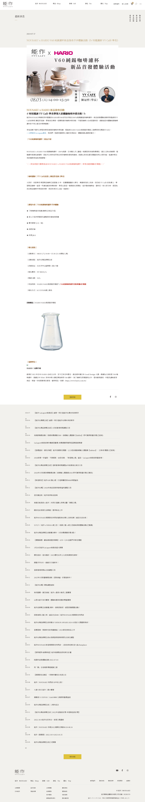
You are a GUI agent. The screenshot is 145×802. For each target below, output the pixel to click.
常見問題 (133, 18)
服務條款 (64, 791)
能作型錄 (33, 788)
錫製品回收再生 (50, 798)
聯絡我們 (140, 18)
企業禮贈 (48, 788)
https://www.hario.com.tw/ (75, 380)
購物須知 (64, 788)
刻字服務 (48, 795)
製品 (57, 3)
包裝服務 (48, 791)
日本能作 (17, 791)
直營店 (128, 781)
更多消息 (72, 757)
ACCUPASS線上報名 (44, 290)
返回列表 (72, 397)
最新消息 (130, 18)
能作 (41, 3)
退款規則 (64, 795)
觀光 (104, 3)
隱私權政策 (65, 798)
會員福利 (116, 4)
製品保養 (137, 18)
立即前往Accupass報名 (37, 133)
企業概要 (17, 788)
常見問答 (119, 781)
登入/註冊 (125, 4)
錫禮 (72, 3)
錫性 (88, 3)
